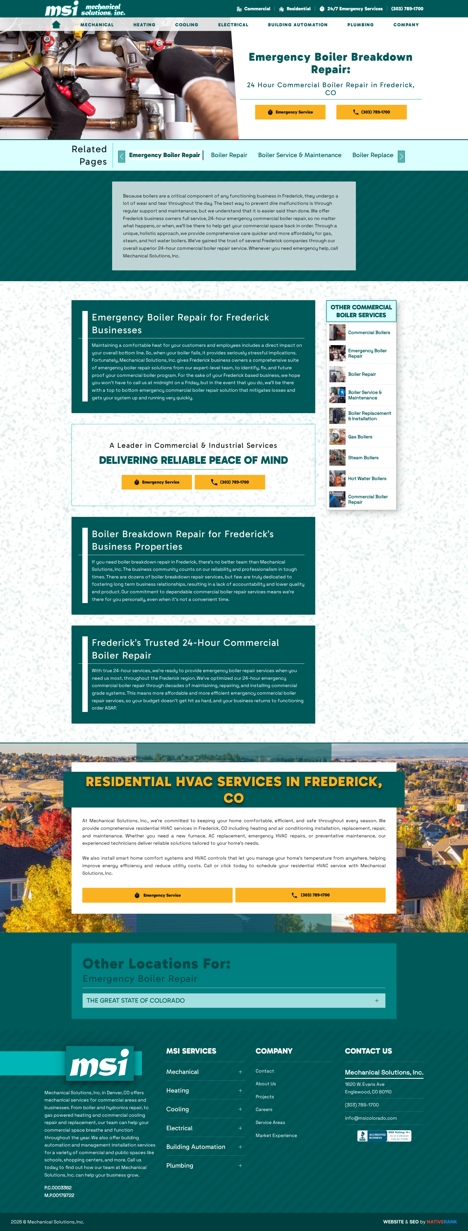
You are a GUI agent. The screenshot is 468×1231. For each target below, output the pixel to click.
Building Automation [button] (298, 24)
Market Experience (276, 1135)
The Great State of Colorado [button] (136, 1000)
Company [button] (406, 24)
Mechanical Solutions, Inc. (384, 1072)
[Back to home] (85, 8)
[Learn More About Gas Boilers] (361, 436)
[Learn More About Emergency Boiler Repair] (361, 353)
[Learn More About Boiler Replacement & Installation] (361, 416)
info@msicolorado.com (371, 1118)
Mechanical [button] (97, 24)
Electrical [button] (233, 24)
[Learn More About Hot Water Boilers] (361, 478)
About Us (266, 1084)
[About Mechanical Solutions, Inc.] (100, 1063)
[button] (351, 9)
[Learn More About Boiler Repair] (361, 374)
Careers (264, 1109)
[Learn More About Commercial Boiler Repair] (361, 499)
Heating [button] (145, 24)
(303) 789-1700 (362, 1105)
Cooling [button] (187, 24)
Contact (265, 1071)
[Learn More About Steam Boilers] (361, 457)
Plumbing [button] (360, 24)
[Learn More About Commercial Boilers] (361, 332)
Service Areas (270, 1122)
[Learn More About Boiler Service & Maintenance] (361, 395)
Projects (265, 1097)
